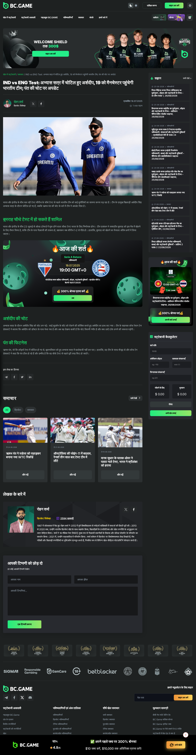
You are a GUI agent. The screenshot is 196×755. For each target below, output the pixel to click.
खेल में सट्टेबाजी (9, 17)
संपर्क (91, 17)
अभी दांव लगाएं (171, 413)
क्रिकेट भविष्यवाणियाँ (61, 719)
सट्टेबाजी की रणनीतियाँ (12, 728)
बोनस (171, 17)
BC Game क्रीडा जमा (162, 724)
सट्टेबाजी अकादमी (28, 17)
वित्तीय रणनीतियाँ (9, 724)
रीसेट (171, 404)
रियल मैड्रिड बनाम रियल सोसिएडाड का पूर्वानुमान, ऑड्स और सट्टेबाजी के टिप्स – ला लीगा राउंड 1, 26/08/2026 (167, 93)
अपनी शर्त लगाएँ (171, 320)
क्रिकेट (17, 409)
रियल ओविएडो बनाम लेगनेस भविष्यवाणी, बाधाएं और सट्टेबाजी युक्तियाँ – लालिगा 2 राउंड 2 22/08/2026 (167, 244)
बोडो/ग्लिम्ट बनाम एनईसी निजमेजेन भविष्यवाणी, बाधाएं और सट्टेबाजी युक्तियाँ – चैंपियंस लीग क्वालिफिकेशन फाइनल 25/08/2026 (168, 154)
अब (73, 297)
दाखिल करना (152, 5)
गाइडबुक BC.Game (49, 17)
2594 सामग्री (67, 518)
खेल (4, 733)
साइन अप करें (174, 5)
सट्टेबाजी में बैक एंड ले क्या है (164, 733)
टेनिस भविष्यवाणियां (60, 724)
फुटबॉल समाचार (109, 724)
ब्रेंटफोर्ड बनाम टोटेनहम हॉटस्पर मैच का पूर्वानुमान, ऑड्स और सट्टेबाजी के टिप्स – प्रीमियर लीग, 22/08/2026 (167, 226)
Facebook (41, 104)
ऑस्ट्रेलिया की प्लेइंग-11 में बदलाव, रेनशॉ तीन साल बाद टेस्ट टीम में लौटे (167, 209)
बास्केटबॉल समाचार (110, 733)
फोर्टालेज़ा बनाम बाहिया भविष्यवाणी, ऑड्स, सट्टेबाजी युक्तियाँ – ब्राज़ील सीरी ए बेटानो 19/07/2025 (72, 281)
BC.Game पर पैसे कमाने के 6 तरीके (167, 728)
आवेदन (155, 17)
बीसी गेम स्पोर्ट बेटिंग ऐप (161, 714)
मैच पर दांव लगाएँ (31, 400)
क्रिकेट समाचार (109, 719)
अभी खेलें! (178, 745)
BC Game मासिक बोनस (162, 719)
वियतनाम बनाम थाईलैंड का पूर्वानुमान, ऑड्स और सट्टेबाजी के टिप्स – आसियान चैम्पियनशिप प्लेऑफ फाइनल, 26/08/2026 (168, 112)
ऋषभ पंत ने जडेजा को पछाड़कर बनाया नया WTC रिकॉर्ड (168, 193)
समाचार (81, 17)
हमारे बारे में (103, 17)
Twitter (33, 104)
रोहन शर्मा (18, 101)
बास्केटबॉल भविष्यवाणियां (62, 733)
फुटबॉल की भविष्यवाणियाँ (62, 728)
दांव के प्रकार (8, 719)
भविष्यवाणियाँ (68, 17)
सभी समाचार (107, 714)
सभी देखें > (187, 78)
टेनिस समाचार (108, 728)
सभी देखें (133, 398)
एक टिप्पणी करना (25, 624)
